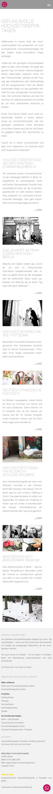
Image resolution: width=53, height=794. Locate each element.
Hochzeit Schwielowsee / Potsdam (22, 333)
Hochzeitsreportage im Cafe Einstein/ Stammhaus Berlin (22, 163)
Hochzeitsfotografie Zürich (13, 726)
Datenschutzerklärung (22, 787)
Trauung (4, 701)
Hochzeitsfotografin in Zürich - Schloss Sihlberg (21, 471)
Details (4, 711)
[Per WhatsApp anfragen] (46, 787)
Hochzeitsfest (7, 704)
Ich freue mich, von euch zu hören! (16, 667)
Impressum (6, 787)
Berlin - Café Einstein (10, 719)
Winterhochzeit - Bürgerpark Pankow (21, 558)
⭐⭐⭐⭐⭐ (7, 774)
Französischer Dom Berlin (12, 723)
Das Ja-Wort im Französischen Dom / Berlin (21, 253)
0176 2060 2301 (13, 759)
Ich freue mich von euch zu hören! (16, 744)
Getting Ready (7, 697)
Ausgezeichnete (8, 778)
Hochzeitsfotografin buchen (13, 689)
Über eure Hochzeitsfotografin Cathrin (17, 686)
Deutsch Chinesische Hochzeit (22, 392)
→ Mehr (38, 209)
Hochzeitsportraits (9, 708)
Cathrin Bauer (7, 756)
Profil (11, 766)
